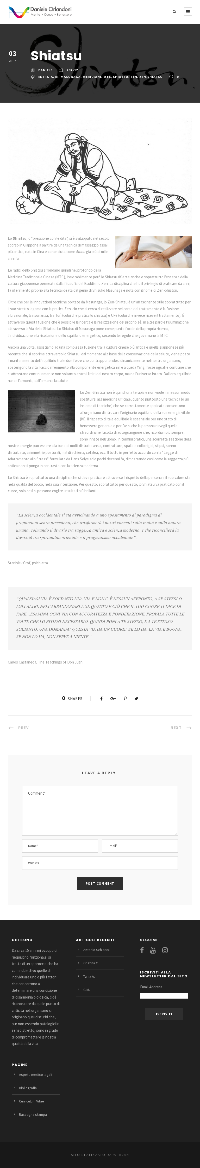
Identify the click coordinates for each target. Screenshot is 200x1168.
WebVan (120, 1154)
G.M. (86, 989)
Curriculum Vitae (31, 1101)
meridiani (92, 77)
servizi (73, 70)
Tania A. (89, 976)
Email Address (151, 986)
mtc (107, 77)
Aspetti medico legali (35, 1074)
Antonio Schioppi (96, 949)
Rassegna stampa (33, 1114)
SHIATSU (120, 77)
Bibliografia (28, 1087)
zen (133, 77)
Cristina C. (91, 963)
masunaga (71, 77)
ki (57, 77)
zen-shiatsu (151, 77)
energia (45, 77)
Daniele (45, 70)
